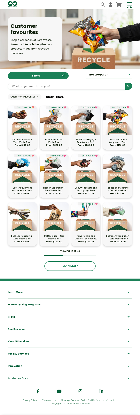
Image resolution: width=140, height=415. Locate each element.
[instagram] (80, 391)
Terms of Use (49, 400)
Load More (70, 266)
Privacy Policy (30, 400)
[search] (103, 4)
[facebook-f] (38, 391)
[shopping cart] (118, 4)
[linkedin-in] (101, 391)
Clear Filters (55, 97)
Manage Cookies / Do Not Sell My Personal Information (89, 400)
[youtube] (59, 391)
